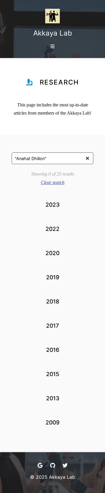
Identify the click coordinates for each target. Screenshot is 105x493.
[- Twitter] (65, 465)
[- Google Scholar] (40, 465)
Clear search (52, 182)
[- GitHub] (52, 465)
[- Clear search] (87, 158)
